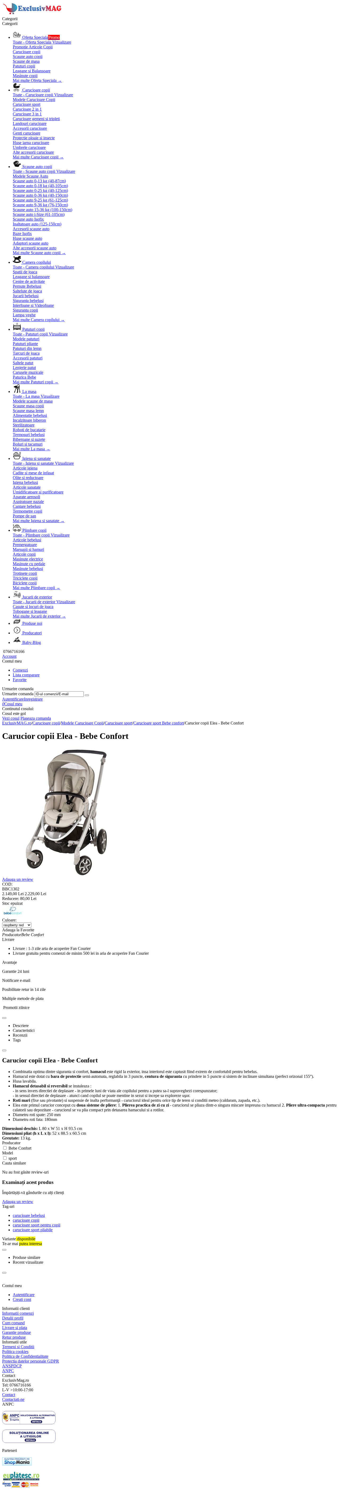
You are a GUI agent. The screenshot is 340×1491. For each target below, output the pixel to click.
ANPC (8, 1370)
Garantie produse (16, 1332)
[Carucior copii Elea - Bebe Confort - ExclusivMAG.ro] (67, 875)
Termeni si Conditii (18, 1347)
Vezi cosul (10, 718)
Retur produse (14, 1337)
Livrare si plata (14, 1327)
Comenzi (20, 670)
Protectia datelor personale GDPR (30, 1361)
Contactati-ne (13, 1399)
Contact (8, 1394)
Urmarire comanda (17, 694)
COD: (7, 884)
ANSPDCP (12, 1366)
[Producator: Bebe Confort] (12, 915)
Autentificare (13, 699)
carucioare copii (26, 1220)
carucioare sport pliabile (33, 1230)
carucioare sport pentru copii (36, 1225)
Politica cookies (15, 1351)
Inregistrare (33, 699)
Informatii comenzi (18, 1313)
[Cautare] (87, 695)
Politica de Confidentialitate (25, 1356)
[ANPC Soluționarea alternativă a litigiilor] (29, 1423)
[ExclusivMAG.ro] (32, 14)
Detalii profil (12, 1318)
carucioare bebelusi (29, 1215)
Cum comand (13, 1323)
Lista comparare (26, 675)
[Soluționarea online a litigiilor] (29, 1441)
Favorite (20, 679)
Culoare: (9, 920)
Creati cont (22, 1299)
